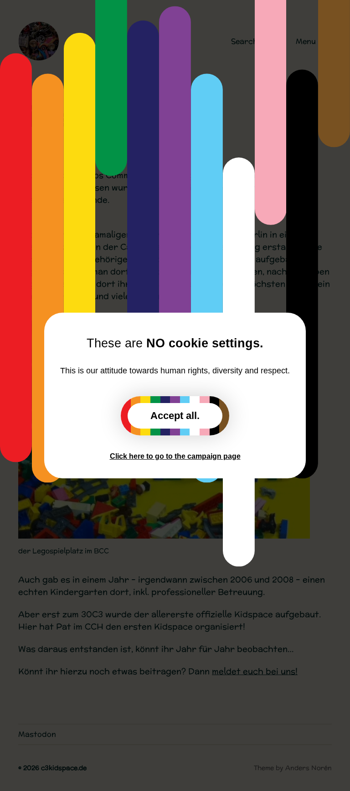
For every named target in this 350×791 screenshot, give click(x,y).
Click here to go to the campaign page (175, 456)
